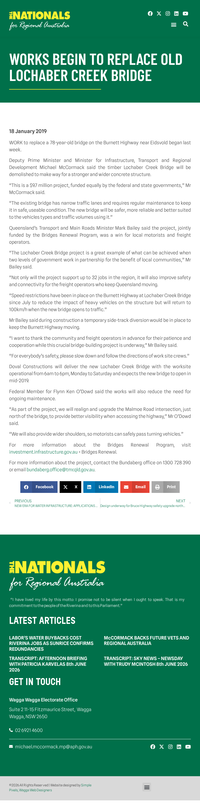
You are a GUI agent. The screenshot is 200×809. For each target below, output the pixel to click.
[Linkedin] (176, 13)
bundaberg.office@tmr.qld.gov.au (61, 469)
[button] (173, 24)
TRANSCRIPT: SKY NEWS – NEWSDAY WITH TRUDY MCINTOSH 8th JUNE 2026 (146, 661)
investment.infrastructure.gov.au (43, 452)
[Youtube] (185, 13)
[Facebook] (150, 13)
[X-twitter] (159, 13)
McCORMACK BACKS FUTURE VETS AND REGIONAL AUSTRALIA (146, 640)
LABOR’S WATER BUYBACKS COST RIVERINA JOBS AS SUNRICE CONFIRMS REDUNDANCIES (51, 643)
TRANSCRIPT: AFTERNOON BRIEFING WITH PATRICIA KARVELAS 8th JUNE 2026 (48, 664)
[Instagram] (168, 13)
